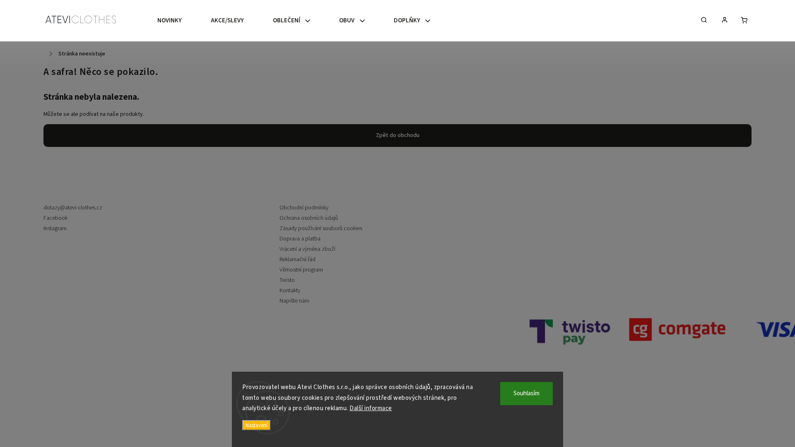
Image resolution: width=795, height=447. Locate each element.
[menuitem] (176, 20)
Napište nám (294, 301)
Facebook (55, 218)
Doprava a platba (299, 239)
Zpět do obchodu (397, 135)
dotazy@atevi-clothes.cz (72, 208)
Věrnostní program (301, 270)
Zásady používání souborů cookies (320, 228)
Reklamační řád (297, 259)
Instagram (55, 228)
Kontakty (289, 290)
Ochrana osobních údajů (308, 218)
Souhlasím (526, 393)
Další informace (370, 408)
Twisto (287, 280)
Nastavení (256, 425)
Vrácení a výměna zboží (307, 249)
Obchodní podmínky (303, 208)
